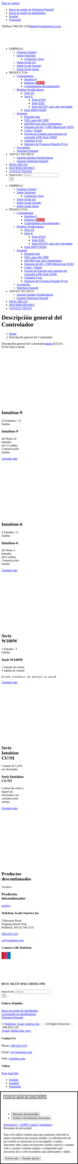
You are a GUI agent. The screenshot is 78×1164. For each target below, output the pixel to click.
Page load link (10, 1073)
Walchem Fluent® (12, 1017)
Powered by (28, 1124)
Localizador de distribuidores (19, 1014)
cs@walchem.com (12, 940)
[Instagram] (6, 955)
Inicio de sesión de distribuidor (20, 1010)
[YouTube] (3, 955)
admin (48, 343)
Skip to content (11, 3)
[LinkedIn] (9, 955)
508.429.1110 (10, 933)
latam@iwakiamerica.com (45, 26)
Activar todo (11, 1158)
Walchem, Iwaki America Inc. (22, 1024)
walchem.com (17, 1058)
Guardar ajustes (31, 1158)
